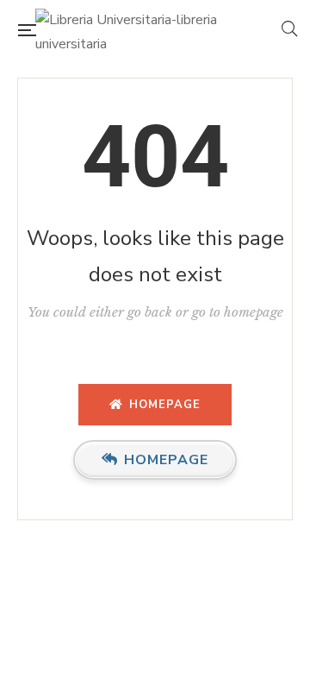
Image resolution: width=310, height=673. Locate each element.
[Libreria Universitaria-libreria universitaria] (158, 30)
